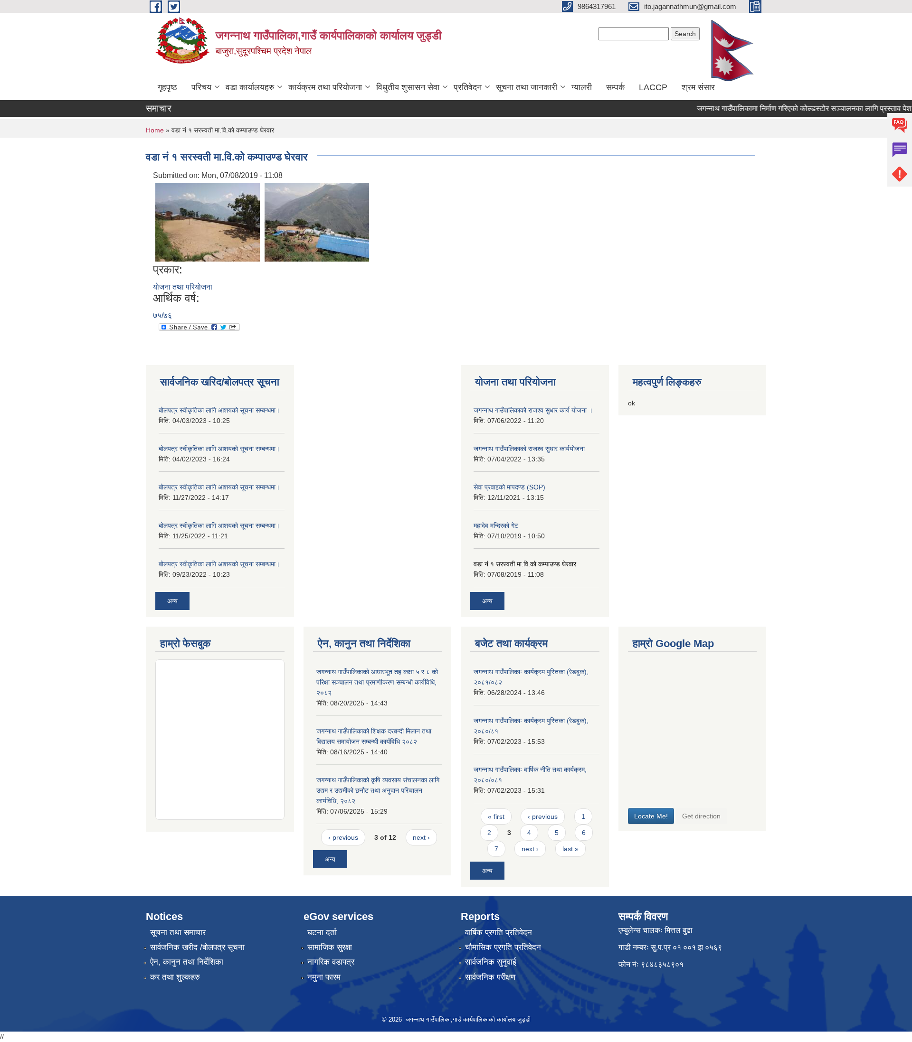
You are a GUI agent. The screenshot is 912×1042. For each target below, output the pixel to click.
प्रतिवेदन (468, 87)
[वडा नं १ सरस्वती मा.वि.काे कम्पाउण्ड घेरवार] (207, 221)
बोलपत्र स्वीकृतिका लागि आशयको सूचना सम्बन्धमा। (219, 410)
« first (496, 816)
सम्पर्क (615, 87)
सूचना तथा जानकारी (526, 87)
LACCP (653, 87)
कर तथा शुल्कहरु (175, 977)
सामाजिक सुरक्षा (329, 947)
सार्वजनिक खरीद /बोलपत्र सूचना (197, 947)
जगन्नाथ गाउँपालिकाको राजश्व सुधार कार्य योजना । (533, 410)
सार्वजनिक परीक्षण (490, 977)
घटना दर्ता (322, 932)
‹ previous (343, 837)
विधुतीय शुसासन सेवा (407, 87)
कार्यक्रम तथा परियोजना (325, 87)
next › (421, 837)
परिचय (201, 87)
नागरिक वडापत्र (330, 962)
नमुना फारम (324, 977)
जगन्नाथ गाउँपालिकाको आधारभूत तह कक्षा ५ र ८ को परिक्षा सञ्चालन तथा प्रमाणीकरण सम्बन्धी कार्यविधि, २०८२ (377, 682)
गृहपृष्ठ (167, 87)
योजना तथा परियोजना (182, 287)
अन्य (172, 601)
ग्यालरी (581, 87)
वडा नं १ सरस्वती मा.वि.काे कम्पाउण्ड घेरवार (525, 564)
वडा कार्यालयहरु (250, 87)
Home (155, 130)
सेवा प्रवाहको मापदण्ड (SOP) (509, 487)
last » (570, 849)
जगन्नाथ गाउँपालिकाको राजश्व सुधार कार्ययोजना (529, 448)
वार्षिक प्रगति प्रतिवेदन (498, 932)
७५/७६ (162, 315)
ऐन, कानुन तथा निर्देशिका (186, 962)
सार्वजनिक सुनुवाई (490, 962)
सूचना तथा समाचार (178, 932)
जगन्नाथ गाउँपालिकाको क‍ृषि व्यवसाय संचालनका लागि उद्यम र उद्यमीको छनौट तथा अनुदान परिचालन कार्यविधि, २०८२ (377, 790)
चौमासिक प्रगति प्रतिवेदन (503, 947)
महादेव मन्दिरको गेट (496, 525)
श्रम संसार (698, 87)
